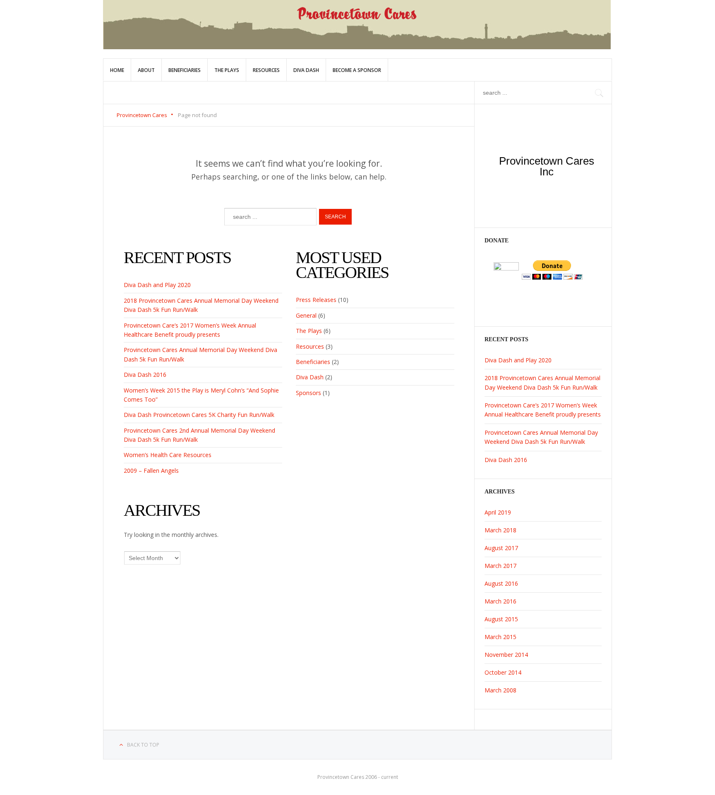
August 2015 (501, 619)
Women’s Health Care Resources (167, 455)
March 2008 (500, 690)
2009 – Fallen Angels (151, 470)
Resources (266, 70)
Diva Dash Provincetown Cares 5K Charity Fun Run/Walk (199, 415)
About (146, 70)
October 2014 (503, 672)
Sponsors (308, 393)
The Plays (226, 70)
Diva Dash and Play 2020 (157, 285)
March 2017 (500, 566)
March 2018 (500, 530)
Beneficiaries (184, 70)
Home (117, 70)
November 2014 (506, 655)
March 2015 (500, 637)
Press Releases (316, 300)
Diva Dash (306, 70)
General (306, 315)
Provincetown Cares (142, 115)
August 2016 (501, 583)
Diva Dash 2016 (145, 374)
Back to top (143, 744)
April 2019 (498, 512)
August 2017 (501, 548)
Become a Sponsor (357, 70)
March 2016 (500, 601)
